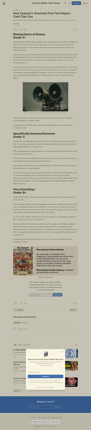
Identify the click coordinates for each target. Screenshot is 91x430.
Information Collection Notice (45, 382)
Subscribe (45, 376)
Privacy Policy (58, 382)
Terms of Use (54, 380)
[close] (62, 351)
